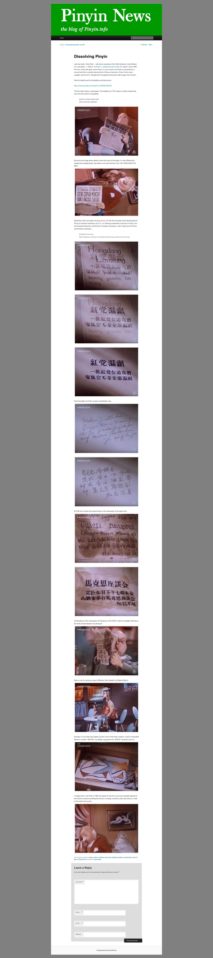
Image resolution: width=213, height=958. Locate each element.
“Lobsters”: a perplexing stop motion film (108, 66)
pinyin (121, 857)
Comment (79, 882)
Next (151, 45)
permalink (98, 859)
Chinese (96, 857)
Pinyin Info (82, 859)
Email (79, 923)
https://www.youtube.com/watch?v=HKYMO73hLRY (93, 85)
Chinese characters (105, 857)
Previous (143, 45)
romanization (127, 857)
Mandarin (115, 857)
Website (78, 934)
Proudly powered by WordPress (106, 950)
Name (79, 912)
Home (62, 38)
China (91, 857)
